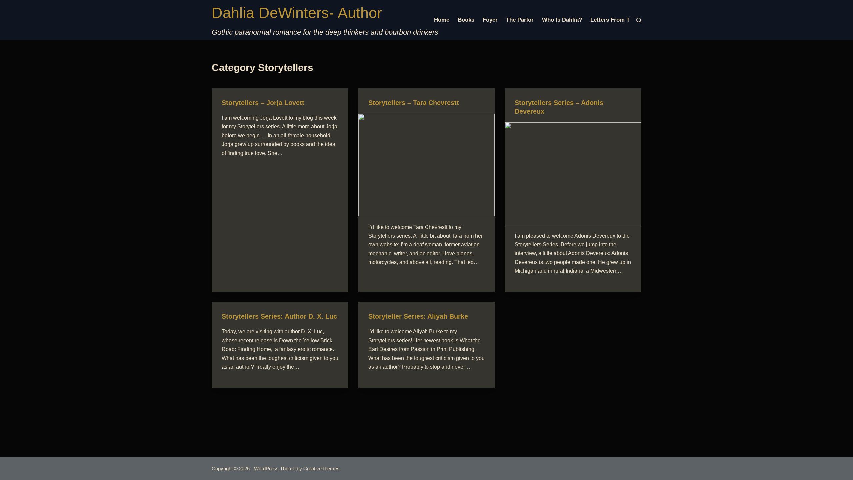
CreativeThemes (321, 468)
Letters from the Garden (623, 20)
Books (466, 20)
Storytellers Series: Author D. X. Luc (279, 316)
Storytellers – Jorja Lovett (263, 102)
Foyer (490, 20)
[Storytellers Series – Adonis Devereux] (573, 173)
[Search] (638, 20)
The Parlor (520, 20)
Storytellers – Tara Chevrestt (413, 102)
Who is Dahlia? (562, 20)
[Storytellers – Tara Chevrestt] (426, 165)
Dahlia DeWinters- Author (297, 12)
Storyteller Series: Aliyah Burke (418, 316)
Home (441, 20)
